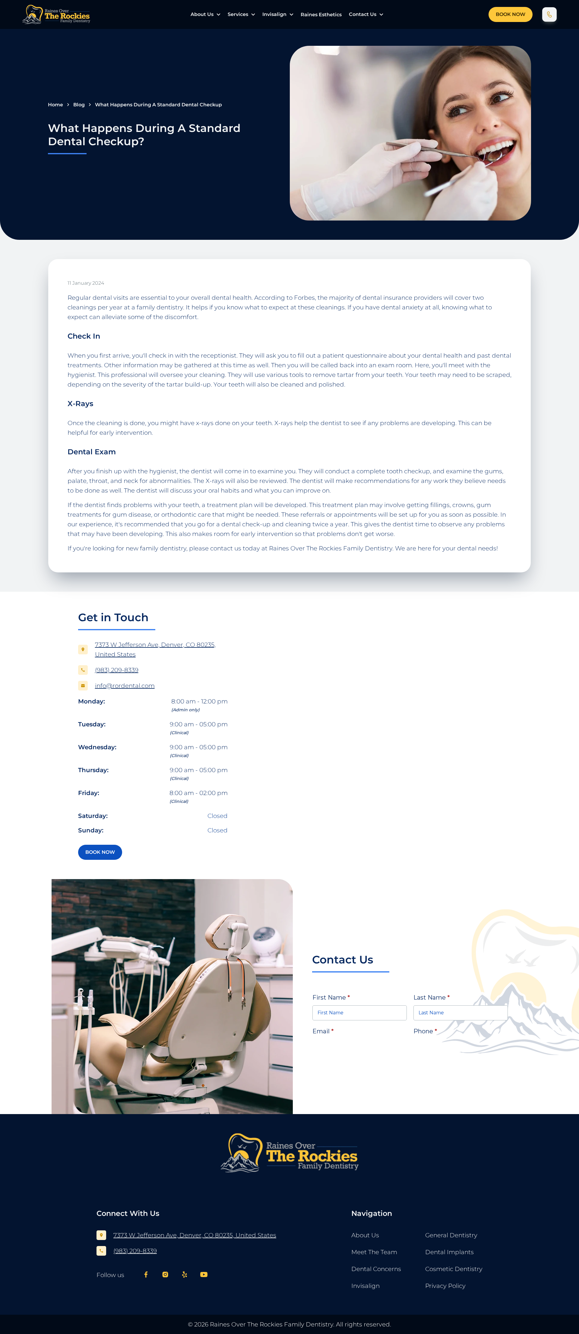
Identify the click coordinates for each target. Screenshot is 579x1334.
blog (79, 105)
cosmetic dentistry (453, 1269)
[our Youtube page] (203, 1275)
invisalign (274, 14)
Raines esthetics (321, 14)
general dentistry (451, 1235)
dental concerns (376, 1269)
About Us (365, 1235)
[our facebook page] (146, 1275)
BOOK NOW (510, 14)
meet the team (374, 1252)
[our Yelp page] (184, 1275)
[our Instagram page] (165, 1275)
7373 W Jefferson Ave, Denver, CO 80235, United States (194, 1235)
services (238, 14)
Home (55, 105)
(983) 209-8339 (135, 1250)
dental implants (449, 1252)
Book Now (100, 852)
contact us (362, 14)
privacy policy (445, 1285)
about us (202, 14)
